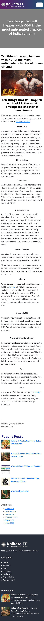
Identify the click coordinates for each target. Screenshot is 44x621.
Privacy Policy (8, 577)
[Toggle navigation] (39, 4)
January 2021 (10, 514)
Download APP (9, 580)
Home (5, 562)
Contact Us (7, 571)
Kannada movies (23, 121)
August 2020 (9, 520)
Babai (26, 423)
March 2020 (9, 523)
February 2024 (10, 511)
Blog (15, 426)
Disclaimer (7, 574)
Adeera (12, 287)
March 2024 (9, 509)
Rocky (37, 392)
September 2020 (11, 517)
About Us (6, 565)
